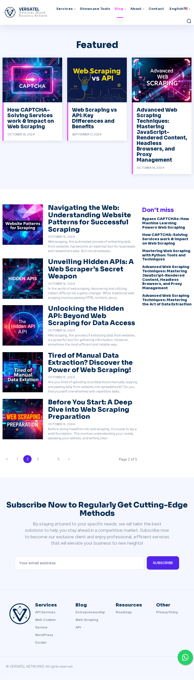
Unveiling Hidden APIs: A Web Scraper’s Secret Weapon (91, 269)
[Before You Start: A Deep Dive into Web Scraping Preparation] (23, 419)
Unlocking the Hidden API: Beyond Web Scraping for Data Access (91, 315)
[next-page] (69, 459)
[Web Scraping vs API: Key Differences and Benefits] (97, 80)
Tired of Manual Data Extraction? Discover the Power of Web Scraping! (90, 362)
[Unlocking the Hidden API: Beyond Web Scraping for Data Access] (23, 325)
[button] (188, 20)
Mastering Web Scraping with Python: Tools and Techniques (166, 255)
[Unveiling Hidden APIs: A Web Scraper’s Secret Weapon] (23, 278)
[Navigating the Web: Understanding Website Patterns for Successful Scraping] (23, 224)
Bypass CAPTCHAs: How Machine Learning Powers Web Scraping (165, 223)
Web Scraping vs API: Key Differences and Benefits (94, 118)
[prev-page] (7, 459)
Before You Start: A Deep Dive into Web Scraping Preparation (90, 409)
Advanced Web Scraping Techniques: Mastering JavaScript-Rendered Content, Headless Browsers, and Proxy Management (162, 135)
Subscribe (163, 563)
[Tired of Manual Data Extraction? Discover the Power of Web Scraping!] (23, 372)
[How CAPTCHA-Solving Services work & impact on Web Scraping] (32, 80)
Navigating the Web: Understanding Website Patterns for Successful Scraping (89, 219)
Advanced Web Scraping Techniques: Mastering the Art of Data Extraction (166, 299)
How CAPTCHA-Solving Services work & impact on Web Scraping (30, 118)
